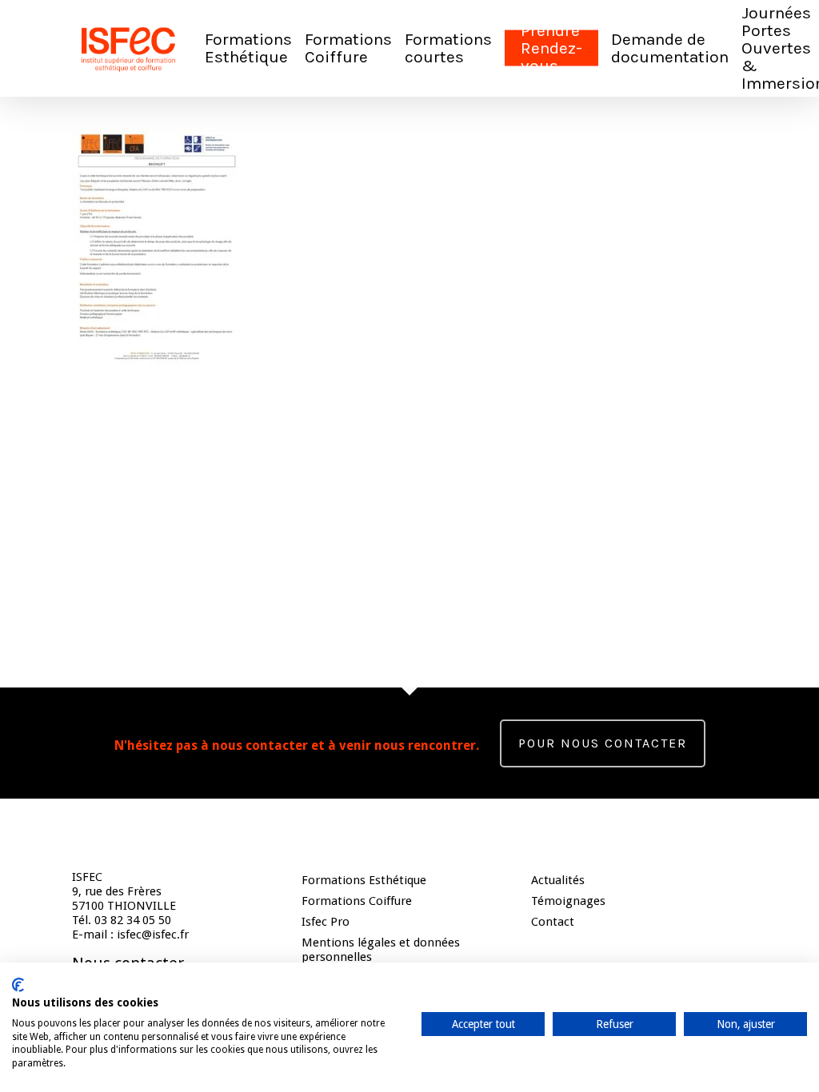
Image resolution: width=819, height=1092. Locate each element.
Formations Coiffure (357, 901)
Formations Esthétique (364, 880)
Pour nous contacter (602, 743)
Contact (552, 922)
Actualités (558, 880)
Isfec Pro (326, 922)
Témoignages (568, 901)
